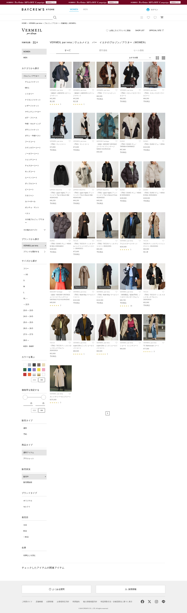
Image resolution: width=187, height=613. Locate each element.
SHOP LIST (139, 30)
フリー (26, 269)
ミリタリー (29, 94)
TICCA (75, 241)
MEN (25, 58)
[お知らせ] (155, 17)
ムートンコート (31, 178)
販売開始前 (27, 482)
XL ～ (25, 298)
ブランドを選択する (31, 252)
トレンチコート (31, 160)
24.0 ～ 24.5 (28, 316)
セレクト (26, 507)
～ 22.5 (26, 304)
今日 (25, 525)
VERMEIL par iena (35, 23)
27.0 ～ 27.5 (28, 334)
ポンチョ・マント (32, 207)
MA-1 (27, 88)
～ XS (25, 275)
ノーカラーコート (32, 154)
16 (131, 306)
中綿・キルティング (33, 124)
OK (41, 380)
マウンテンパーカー (33, 112)
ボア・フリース (31, 118)
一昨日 (26, 537)
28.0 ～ (26, 340)
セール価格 (139, 50)
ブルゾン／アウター (51, 23)
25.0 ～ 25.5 (28, 322)
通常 (25, 428)
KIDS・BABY (28, 346)
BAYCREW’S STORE (40, 9)
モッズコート (30, 172)
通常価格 (103, 50)
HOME (24, 23)
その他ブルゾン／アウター (34, 221)
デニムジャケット (32, 82)
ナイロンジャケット (33, 100)
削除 (34, 380)
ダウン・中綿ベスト (33, 136)
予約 (25, 434)
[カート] (162, 17)
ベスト (27, 213)
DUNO (122, 141)
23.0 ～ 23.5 (28, 310)
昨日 (25, 531)
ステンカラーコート (33, 148)
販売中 (26, 477)
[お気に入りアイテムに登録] (69, 90)
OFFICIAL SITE (155, 30)
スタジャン (29, 195)
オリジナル (27, 501)
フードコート (30, 142)
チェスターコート (32, 166)
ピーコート (29, 189)
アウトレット (28, 458)
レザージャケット (32, 106)
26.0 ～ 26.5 (28, 328)
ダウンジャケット (32, 130)
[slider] (25, 397)
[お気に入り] (148, 17)
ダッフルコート (31, 183)
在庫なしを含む (29, 555)
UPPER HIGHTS (56, 190)
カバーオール (30, 201)
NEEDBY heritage (103, 141)
